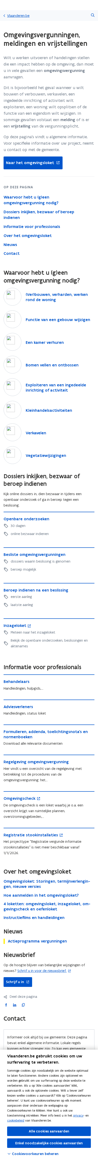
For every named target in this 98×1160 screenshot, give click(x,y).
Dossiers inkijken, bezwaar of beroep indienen (39, 214)
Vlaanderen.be (18, 15)
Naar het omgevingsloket (29, 162)
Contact (12, 253)
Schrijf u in (14, 982)
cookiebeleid (15, 1120)
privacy (78, 1115)
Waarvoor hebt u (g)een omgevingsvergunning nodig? (31, 199)
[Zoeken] (92, 15)
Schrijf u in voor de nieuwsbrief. (42, 970)
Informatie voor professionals (32, 226)
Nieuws (10, 244)
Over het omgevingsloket (28, 235)
